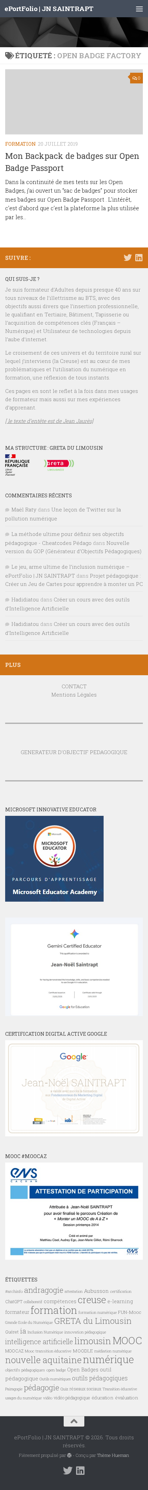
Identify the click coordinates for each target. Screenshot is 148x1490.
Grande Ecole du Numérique (29, 1322)
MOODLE (83, 1351)
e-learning (120, 1301)
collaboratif (33, 1301)
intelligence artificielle (39, 1341)
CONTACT (74, 686)
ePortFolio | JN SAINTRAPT (49, 8)
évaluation (126, 1398)
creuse (92, 1299)
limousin (92, 1341)
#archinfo (14, 1291)
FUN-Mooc (129, 1312)
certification (120, 1291)
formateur (17, 1312)
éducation (103, 1398)
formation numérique (97, 1312)
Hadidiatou (25, 599)
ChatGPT (13, 1301)
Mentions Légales (74, 694)
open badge (56, 1369)
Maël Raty (23, 509)
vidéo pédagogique (72, 1397)
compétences (60, 1301)
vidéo (47, 1397)
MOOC (127, 1340)
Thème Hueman (113, 1455)
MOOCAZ (14, 1351)
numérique (108, 1359)
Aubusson (96, 1290)
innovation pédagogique (85, 1332)
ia (23, 1331)
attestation (74, 1291)
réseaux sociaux (85, 1388)
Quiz (64, 1389)
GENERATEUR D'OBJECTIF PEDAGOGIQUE (74, 752)
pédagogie (41, 1387)
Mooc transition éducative (48, 1351)
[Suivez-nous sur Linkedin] (139, 257)
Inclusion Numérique (45, 1332)
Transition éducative (120, 1389)
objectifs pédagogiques (25, 1369)
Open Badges (82, 1369)
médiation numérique (112, 1351)
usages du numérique (23, 1398)
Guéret (12, 1332)
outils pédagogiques (100, 1378)
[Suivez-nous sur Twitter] (128, 257)
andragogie (43, 1290)
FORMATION (20, 144)
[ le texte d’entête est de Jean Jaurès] (49, 420)
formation (54, 1310)
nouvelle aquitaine (43, 1360)
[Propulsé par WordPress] (69, 1455)
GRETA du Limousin (92, 1320)
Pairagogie (13, 1389)
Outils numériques (55, 1379)
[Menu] (139, 8)
